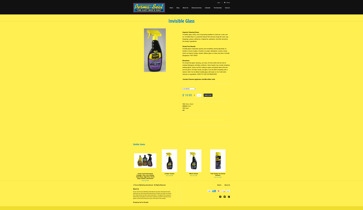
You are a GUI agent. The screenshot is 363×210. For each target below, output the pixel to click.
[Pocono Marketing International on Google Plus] (229, 196)
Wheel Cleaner (193, 173)
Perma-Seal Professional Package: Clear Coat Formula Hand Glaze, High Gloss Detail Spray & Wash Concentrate (145, 176)
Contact (227, 8)
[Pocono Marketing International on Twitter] (225, 196)
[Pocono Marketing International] (149, 8)
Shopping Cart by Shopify (140, 202)
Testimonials (218, 8)
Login (218, 2)
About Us (185, 8)
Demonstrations (197, 8)
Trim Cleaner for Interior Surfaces (217, 174)
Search (219, 185)
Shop (177, 8)
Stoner (189, 106)
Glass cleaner (189, 104)
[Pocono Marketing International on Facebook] (220, 196)
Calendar (207, 8)
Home (171, 8)
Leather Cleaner (169, 173)
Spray (187, 108)
